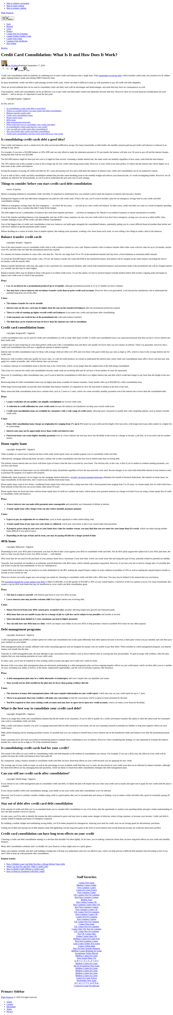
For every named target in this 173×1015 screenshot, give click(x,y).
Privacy (9, 1011)
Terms (9, 1009)
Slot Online (11, 43)
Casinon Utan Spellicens (16, 41)
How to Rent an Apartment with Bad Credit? (25, 871)
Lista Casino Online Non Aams (86, 943)
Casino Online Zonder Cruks (18, 36)
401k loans (11, 120)
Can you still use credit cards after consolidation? (27, 129)
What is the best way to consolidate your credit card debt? (30, 124)
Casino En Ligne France (86, 890)
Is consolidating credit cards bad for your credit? (26, 127)
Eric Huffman (13, 65)
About (9, 1002)
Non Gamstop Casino (86, 887)
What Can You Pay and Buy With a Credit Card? (27, 866)
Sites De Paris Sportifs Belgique (86, 948)
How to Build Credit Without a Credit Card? (25, 869)
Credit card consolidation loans (19, 115)
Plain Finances (7, 13)
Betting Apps (86, 900)
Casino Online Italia (86, 946)
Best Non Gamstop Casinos (86, 897)
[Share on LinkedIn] (7, 69)
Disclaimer (11, 1007)
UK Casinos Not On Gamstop (86, 895)
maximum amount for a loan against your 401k (25, 582)
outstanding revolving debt (110, 75)
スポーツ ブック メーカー (86, 961)
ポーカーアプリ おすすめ (86, 983)
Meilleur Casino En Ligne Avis (86, 939)
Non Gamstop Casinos (86, 919)
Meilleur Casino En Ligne (86, 956)
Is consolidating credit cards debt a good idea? (26, 108)
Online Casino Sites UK (86, 936)
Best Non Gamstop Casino (86, 941)
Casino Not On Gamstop (17, 34)
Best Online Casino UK (86, 902)
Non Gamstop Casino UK (86, 909)
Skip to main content (15, 6)
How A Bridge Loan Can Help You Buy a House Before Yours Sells (35, 864)
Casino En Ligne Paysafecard (86, 986)
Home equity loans (14, 118)
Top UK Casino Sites (86, 934)
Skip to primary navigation (17, 3)
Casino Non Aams (14, 38)
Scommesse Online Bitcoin (86, 953)
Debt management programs (18, 122)
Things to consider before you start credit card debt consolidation (33, 111)
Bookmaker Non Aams (86, 980)
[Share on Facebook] (3, 69)
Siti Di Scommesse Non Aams (86, 966)
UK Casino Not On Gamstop (86, 912)
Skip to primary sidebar (16, 8)
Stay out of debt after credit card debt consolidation (28, 131)
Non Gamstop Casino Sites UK (86, 904)
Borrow (4, 48)
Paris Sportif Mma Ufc (86, 958)
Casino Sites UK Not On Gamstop (86, 929)
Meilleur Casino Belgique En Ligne (86, 951)
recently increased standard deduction (87, 477)
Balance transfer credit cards (18, 113)
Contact (9, 1004)
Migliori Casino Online (86, 885)
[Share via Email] (12, 69)
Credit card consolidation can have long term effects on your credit (34, 134)
